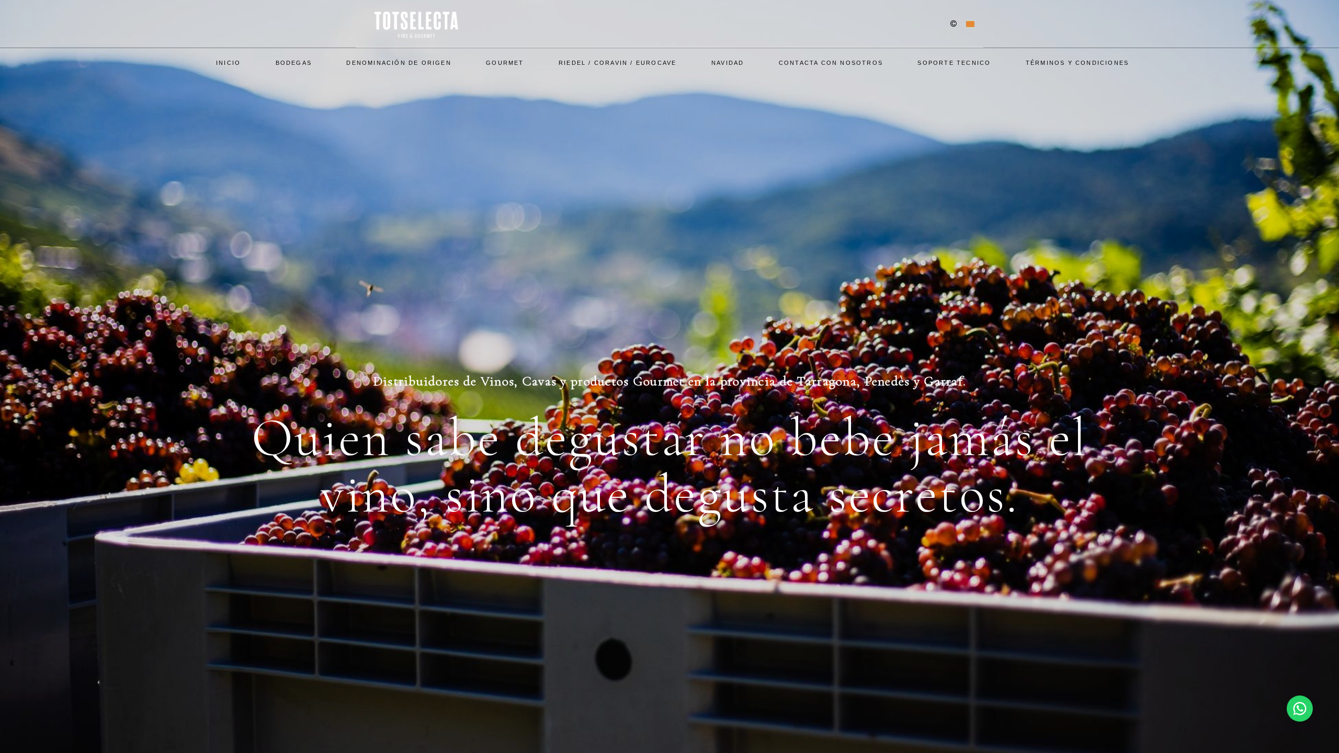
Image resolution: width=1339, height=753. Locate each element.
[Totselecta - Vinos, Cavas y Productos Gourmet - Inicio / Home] (415, 23)
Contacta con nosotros (831, 63)
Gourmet (505, 63)
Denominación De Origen (398, 63)
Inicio (228, 63)
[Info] (953, 24)
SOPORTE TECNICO (954, 63)
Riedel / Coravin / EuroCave (617, 63)
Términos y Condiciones (1077, 63)
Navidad (727, 63)
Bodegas (294, 63)
